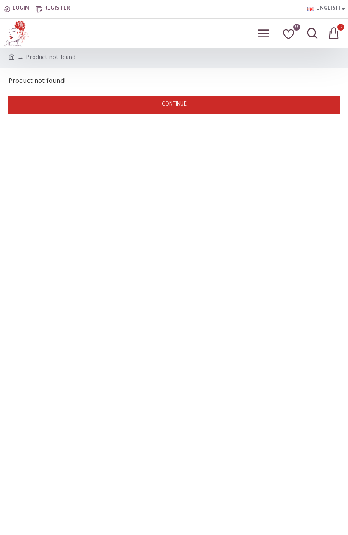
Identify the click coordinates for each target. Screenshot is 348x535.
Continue (174, 105)
